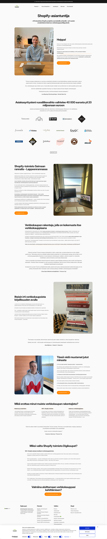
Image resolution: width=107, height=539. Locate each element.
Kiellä (87, 535)
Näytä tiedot (66, 536)
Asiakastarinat (57, 512)
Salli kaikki (87, 528)
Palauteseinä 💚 (57, 516)
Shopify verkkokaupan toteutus (42, 509)
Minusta (55, 514)
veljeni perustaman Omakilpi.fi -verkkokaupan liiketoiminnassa (55, 231)
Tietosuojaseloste (58, 524)
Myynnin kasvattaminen (76, 512)
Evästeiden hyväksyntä (59, 522)
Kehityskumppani (58, 520)
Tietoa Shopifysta (74, 510)
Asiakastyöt (56, 510)
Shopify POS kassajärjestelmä (44, 520)
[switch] (40, 537)
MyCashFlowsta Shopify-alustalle (42, 512)
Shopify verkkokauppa (59, 518)
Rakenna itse (74, 508)
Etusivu (55, 508)
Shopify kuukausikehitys (42, 518)
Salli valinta (87, 531)
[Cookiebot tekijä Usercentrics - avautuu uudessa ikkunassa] (15, 537)
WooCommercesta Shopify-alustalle (43, 516)
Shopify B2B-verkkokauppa (43, 522)
